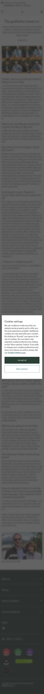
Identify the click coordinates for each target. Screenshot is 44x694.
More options (22, 369)
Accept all (22, 360)
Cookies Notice (14, 352)
